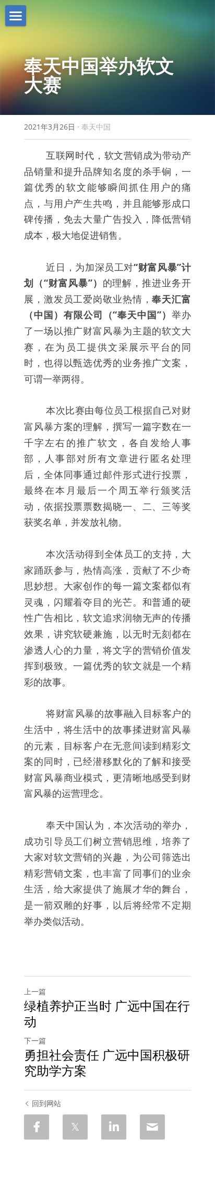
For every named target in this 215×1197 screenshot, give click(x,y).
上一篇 (35, 991)
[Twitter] (75, 1127)
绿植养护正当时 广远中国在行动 (107, 1013)
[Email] (152, 1127)
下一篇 (35, 1040)
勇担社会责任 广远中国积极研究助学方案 (107, 1062)
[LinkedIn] (113, 1127)
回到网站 (46, 1103)
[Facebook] (36, 1127)
